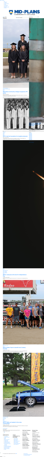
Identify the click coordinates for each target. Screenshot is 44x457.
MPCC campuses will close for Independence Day (15, 275)
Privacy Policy (26, 453)
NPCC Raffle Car (16, 444)
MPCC (4, 89)
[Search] (4, 1)
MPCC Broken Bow (5, 270)
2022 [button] (31, 134)
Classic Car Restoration (17, 443)
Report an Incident (6, 447)
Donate (5, 4)
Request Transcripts (6, 448)
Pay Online (5, 6)
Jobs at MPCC (6, 5)
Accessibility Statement (27, 455)
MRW (16, 453)
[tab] (35, 133)
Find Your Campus (31, 142)
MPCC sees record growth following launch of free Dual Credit (35, 124)
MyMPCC (5, 7)
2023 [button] (31, 135)
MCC (3, 268)
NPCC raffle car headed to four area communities (12, 423)
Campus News (6, 440)
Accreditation (6, 436)
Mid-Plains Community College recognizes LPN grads (15, 92)
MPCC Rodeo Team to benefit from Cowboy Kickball (14, 348)
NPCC (4, 90)
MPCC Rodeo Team (5, 345)
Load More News (5, 428)
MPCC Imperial (5, 271)
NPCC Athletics (16, 442)
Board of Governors (6, 439)
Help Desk (5, 445)
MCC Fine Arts (16, 439)
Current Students (6, 3)
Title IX (5, 449)
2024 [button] (31, 136)
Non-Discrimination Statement (28, 454)
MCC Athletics (16, 438)
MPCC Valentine (5, 272)
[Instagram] (4, 432)
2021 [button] (31, 133)
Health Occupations (5, 88)
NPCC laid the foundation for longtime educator (15, 136)
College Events (6, 441)
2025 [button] (31, 138)
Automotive (4, 418)
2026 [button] (31, 139)
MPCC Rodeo (16, 440)
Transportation (5, 421)
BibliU (5, 438)
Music (3, 134)
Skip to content (2, 0)
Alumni (4, 132)
